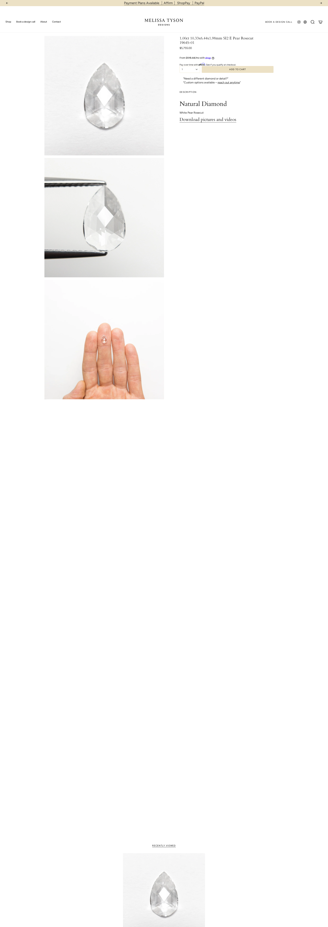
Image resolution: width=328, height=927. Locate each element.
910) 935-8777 (173, 3)
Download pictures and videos (208, 119)
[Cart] (320, 22)
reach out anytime (229, 82)
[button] (8, 22)
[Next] (321, 3)
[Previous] (7, 3)
